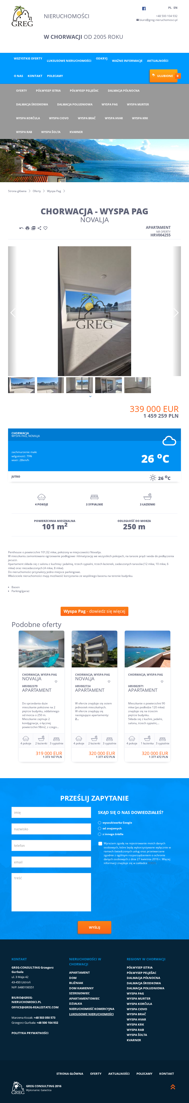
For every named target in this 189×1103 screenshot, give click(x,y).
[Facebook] (144, 8)
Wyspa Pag (110, 104)
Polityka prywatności (30, 1033)
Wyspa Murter (138, 104)
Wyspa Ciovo (59, 118)
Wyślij (94, 927)
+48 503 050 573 (44, 1017)
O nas (18, 76)
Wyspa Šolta (50, 132)
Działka (75, 1003)
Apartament (79, 972)
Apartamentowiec (84, 998)
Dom (73, 978)
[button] (12, 311)
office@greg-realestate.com (35, 1007)
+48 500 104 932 (166, 16)
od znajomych (112, 828)
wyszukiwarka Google (117, 823)
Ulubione (164, 76)
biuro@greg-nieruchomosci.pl (158, 20)
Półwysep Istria (48, 91)
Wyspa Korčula (28, 118)
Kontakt (35, 76)
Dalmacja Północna (123, 91)
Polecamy (55, 76)
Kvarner (76, 132)
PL (170, 8)
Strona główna (17, 191)
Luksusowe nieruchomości (69, 61)
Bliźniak (76, 983)
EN (175, 8)
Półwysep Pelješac (84, 91)
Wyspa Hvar (114, 118)
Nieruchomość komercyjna (91, 1009)
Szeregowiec (79, 993)
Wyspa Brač (87, 118)
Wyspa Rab (24, 132)
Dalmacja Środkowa (32, 104)
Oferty (21, 91)
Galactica (46, 1090)
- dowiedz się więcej (94, 611)
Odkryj (101, 58)
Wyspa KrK (140, 118)
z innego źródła (113, 834)
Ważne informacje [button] (127, 61)
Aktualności (157, 61)
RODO (152, 863)
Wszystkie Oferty (28, 58)
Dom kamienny (81, 988)
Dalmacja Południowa (74, 104)
